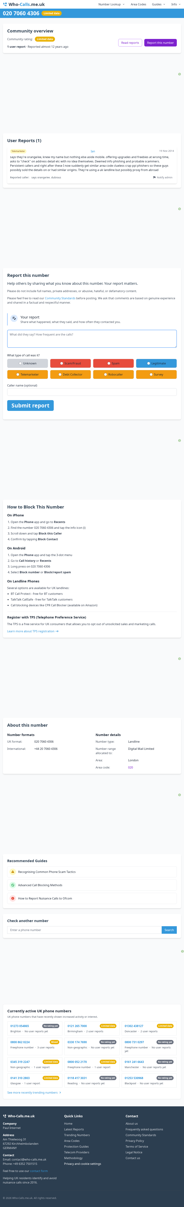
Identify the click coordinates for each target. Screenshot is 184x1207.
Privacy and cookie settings (82, 1164)
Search (169, 930)
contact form (39, 1171)
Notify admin (164, 177)
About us (132, 1124)
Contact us (133, 1158)
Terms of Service (137, 1147)
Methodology (73, 1158)
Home (68, 1124)
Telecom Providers (76, 1152)
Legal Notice (134, 1152)
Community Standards (60, 298)
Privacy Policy (135, 1141)
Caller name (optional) (22, 385)
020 (130, 767)
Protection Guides (76, 1147)
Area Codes (138, 4)
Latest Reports (74, 1129)
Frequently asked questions (144, 1129)
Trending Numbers (77, 1135)
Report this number (160, 43)
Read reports (130, 43)
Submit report (30, 405)
